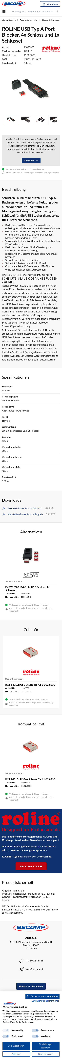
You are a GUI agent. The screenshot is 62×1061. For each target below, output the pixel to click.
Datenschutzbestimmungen (45, 1000)
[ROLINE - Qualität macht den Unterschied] (31, 822)
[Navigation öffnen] (4, 11)
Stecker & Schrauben (51, 20)
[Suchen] (57, 11)
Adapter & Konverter (29, 20)
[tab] (11, 120)
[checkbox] (5, 1030)
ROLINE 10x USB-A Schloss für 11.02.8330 (30, 684)
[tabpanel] (31, 90)
